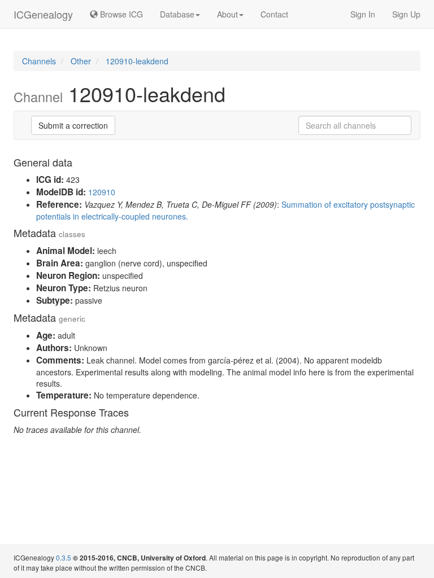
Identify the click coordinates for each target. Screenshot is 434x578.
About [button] (227, 14)
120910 (101, 192)
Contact (274, 14)
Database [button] (177, 14)
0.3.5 (63, 557)
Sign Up (406, 14)
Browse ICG (120, 14)
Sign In (362, 14)
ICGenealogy (43, 14)
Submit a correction (73, 125)
